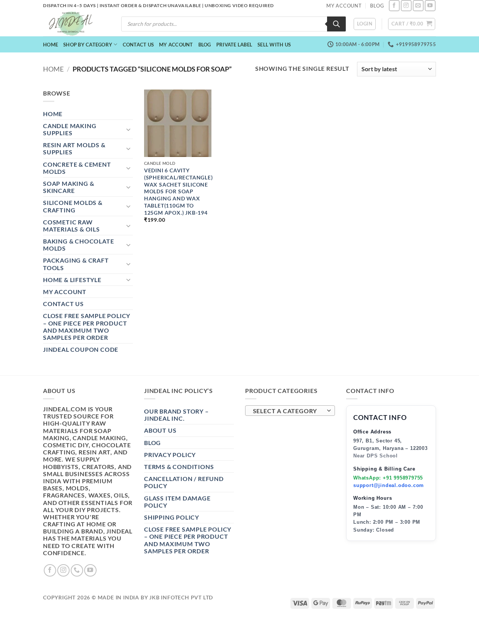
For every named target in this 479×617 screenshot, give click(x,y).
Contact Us (138, 45)
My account (176, 45)
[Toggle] (128, 129)
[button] (365, 24)
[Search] (336, 23)
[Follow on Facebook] (394, 5)
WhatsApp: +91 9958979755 (388, 478)
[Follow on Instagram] (406, 5)
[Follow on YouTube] (430, 5)
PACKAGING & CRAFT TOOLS (76, 264)
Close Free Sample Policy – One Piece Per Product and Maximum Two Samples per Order (86, 326)
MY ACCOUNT (344, 6)
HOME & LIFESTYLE (72, 279)
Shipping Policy (171, 517)
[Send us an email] (418, 5)
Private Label (234, 45)
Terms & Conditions (179, 466)
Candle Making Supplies (69, 129)
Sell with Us (274, 45)
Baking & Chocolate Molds (78, 245)
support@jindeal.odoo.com (388, 485)
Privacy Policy (170, 454)
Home (50, 45)
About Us (160, 430)
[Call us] (77, 570)
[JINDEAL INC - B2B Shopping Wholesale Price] (74, 23)
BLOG (377, 6)
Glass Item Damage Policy (177, 501)
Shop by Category (87, 45)
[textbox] (288, 411)
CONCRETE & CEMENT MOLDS (77, 168)
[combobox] (290, 410)
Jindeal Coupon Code (80, 349)
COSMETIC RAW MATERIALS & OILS (71, 225)
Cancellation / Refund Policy (184, 482)
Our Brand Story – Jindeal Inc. (176, 415)
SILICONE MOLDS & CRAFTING (73, 206)
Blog (204, 45)
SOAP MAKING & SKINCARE (68, 187)
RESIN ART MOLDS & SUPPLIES (74, 148)
